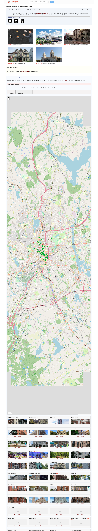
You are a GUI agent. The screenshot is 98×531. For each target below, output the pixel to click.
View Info (19, 425)
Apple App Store (39, 13)
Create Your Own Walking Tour (17, 44)
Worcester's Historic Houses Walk (19, 63)
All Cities (31, 1)
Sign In (52, 1)
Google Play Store (46, 13)
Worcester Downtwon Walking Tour (48, 44)
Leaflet (80, 414)
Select (15, 425)
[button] (40, 257)
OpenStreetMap (84, 414)
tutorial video (64, 80)
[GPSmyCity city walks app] (14, 2)
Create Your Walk (38, 1)
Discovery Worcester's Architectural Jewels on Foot (79, 44)
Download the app (25, 71)
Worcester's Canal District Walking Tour (49, 63)
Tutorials (45, 1)
